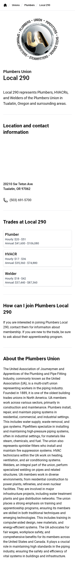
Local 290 (44, 5)
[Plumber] (37, 238)
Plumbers (29, 5)
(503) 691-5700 (20, 200)
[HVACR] (37, 258)
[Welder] (37, 277)
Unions (16, 5)
